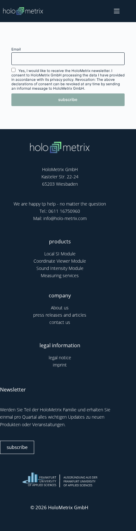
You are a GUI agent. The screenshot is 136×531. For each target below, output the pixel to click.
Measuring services (60, 275)
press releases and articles (59, 315)
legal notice (60, 358)
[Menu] (117, 11)
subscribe (17, 447)
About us (60, 308)
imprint (60, 365)
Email (16, 49)
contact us (59, 322)
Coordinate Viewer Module (60, 261)
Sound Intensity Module (59, 268)
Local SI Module (60, 254)
